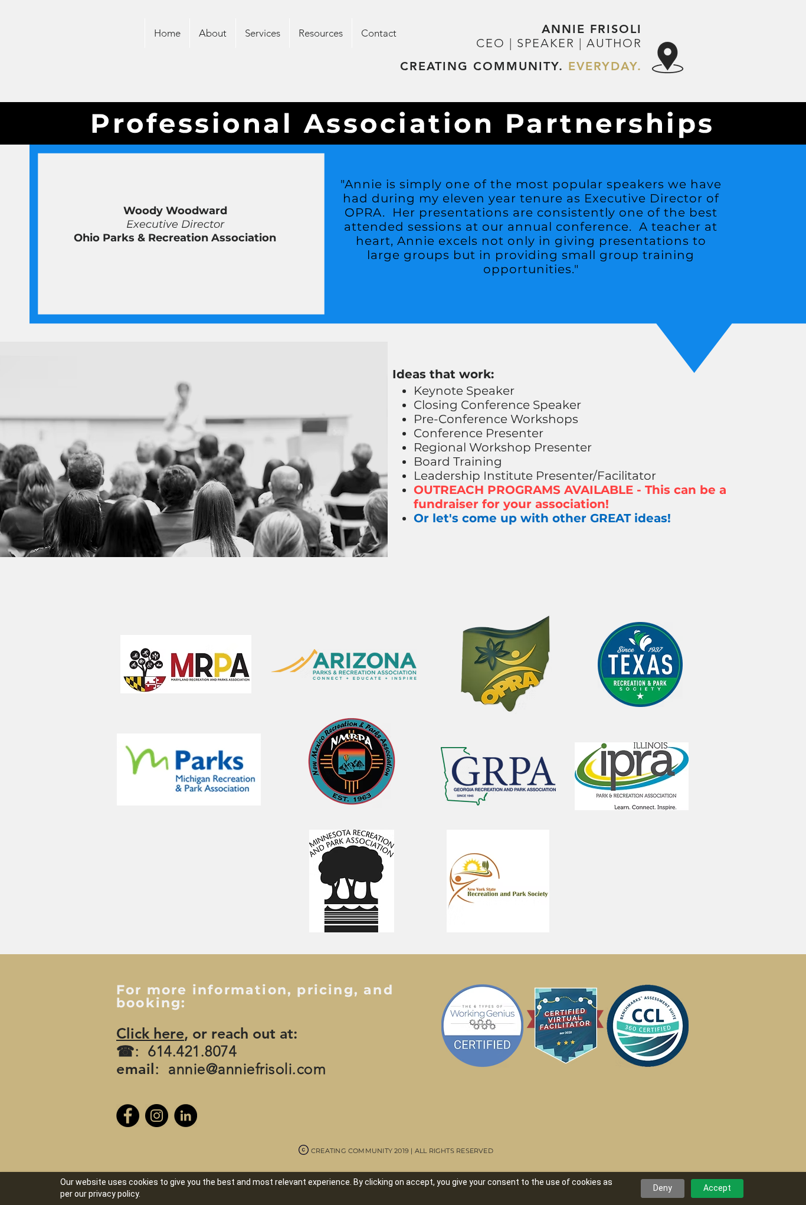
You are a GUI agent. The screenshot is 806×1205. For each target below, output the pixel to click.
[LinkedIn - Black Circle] (185, 1115)
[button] (212, 33)
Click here (150, 1033)
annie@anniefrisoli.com (247, 1069)
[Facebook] (127, 1115)
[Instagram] (156, 1115)
